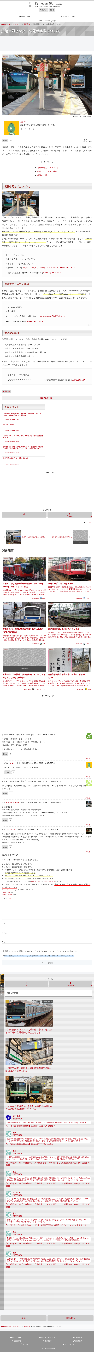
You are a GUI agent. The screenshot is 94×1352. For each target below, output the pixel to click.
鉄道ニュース (17, 1338)
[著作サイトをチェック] (21, 129)
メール (4, 933)
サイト (4, 942)
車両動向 (78, 1338)
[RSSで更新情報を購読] (33, 129)
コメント (6, 898)
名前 (3, 923)
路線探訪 (78, 1341)
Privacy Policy (6, 892)
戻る (23, 1318)
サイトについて (71, 1344)
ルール (25, 1344)
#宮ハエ (26, 268)
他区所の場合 (43, 175)
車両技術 (48, 1341)
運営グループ (36, 881)
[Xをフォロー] (25, 129)
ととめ (23, 122)
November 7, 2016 (35, 321)
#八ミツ (35, 268)
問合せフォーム (49, 881)
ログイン (44, 10)
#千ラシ (44, 268)
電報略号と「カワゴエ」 (48, 168)
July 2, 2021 (77, 380)
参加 (52, 10)
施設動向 (8, 391)
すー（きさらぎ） (13, 802)
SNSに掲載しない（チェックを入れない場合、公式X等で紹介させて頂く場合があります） (39, 956)
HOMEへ (70, 1318)
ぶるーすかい (11, 829)
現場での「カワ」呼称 (47, 171)
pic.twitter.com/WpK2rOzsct (51, 316)
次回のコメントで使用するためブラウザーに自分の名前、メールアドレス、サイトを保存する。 (41, 951)
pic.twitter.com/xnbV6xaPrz (61, 268)
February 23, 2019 (51, 273)
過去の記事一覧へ (47, 398)
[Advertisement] (47, 43)
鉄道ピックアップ (48, 1338)
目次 (43, 162)
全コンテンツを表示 (48, 21)
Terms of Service (7, 894)
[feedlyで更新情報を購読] (29, 129)
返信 (88, 758)
